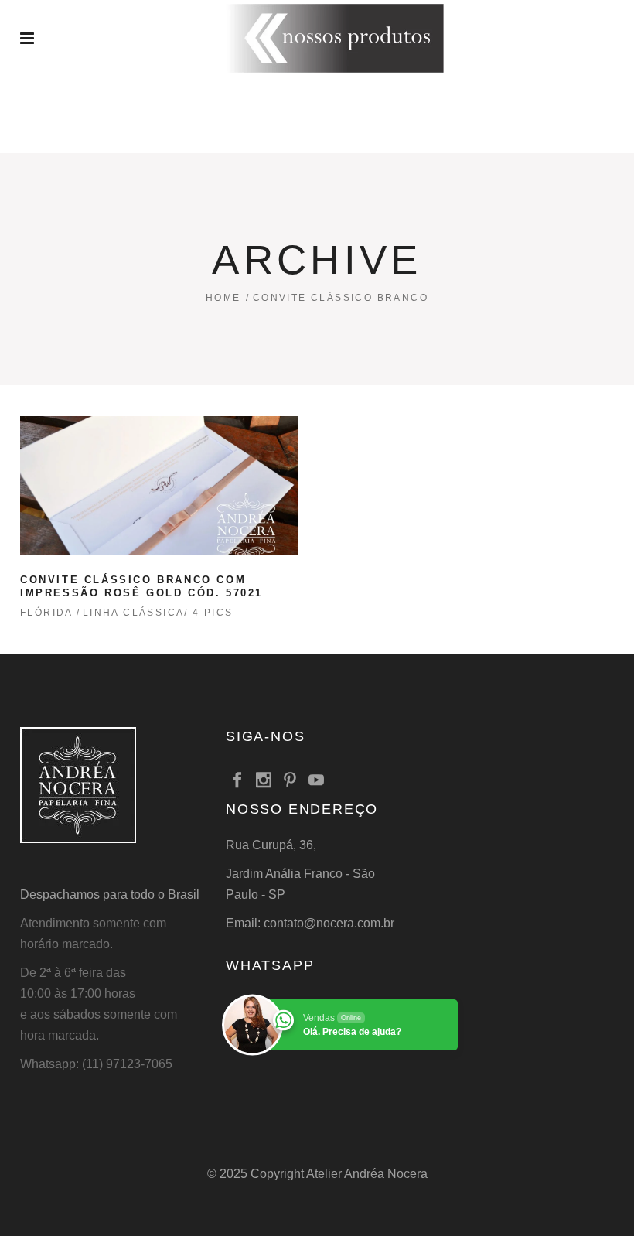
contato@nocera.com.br (329, 923)
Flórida (46, 612)
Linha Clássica (134, 612)
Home (223, 297)
